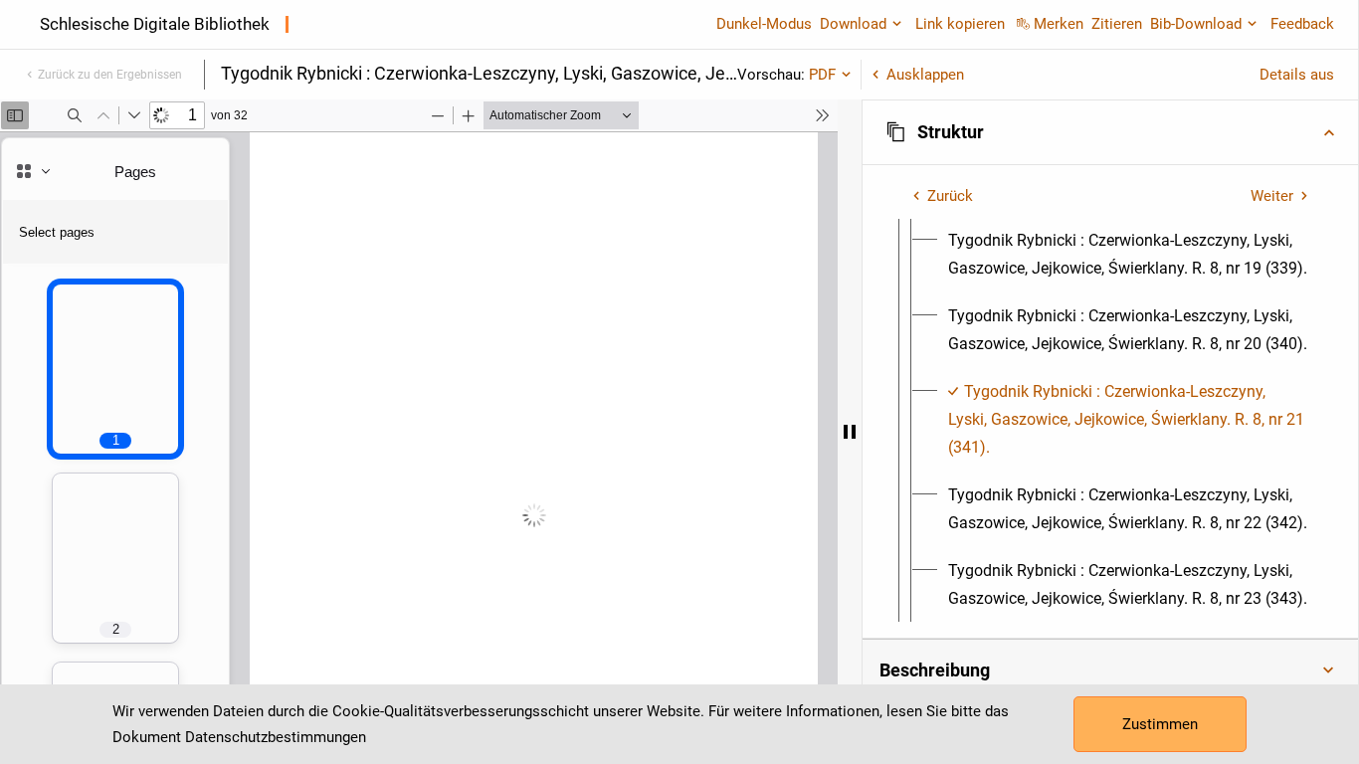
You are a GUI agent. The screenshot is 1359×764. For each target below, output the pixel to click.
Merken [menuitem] (1058, 24)
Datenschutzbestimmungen (275, 737)
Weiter (1272, 196)
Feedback (1302, 24)
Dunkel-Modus (764, 24)
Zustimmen (1160, 724)
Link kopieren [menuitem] (960, 24)
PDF (822, 75)
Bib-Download (1196, 24)
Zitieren (1116, 24)
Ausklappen (925, 75)
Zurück (950, 196)
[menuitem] (1128, 254)
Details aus (1297, 75)
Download (853, 24)
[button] (1110, 132)
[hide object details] (850, 431)
